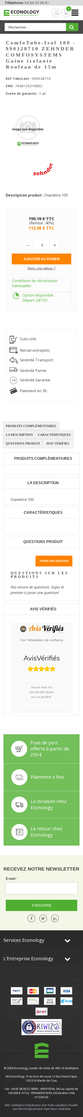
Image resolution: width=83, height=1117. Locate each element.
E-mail (10, 878)
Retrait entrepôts (35, 350)
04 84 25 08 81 (37, 2)
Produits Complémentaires (31, 426)
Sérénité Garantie (35, 380)
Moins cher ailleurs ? (41, 268)
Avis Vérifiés (57, 443)
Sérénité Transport (36, 360)
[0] (62, 13)
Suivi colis (28, 338)
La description (19, 435)
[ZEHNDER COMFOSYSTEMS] (42, 169)
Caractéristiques (54, 435)
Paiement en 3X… (34, 390)
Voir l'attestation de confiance (41, 640)
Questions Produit (23, 443)
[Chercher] (72, 28)
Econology (21, 1068)
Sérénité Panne (33, 370)
